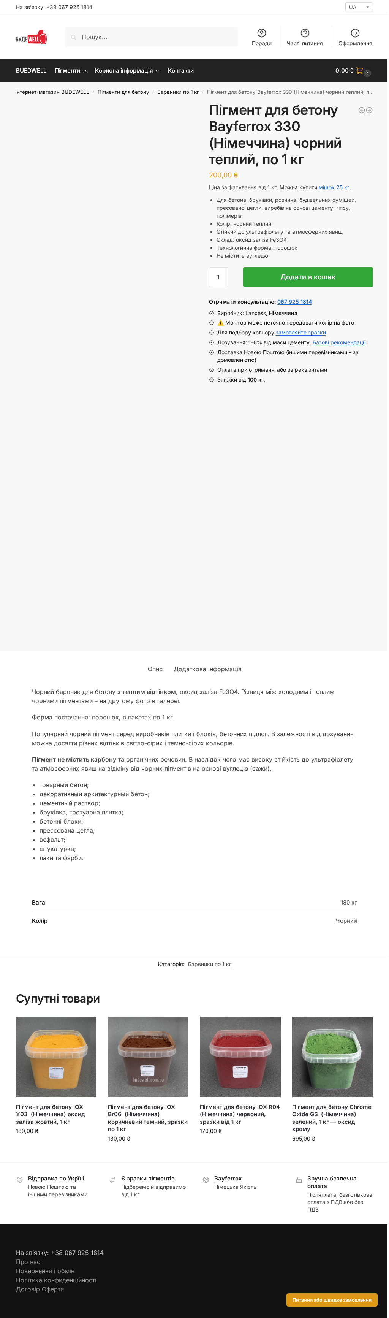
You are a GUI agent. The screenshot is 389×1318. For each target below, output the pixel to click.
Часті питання (305, 43)
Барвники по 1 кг (178, 92)
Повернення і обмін (45, 1271)
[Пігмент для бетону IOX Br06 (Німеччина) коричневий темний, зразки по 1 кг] (148, 1057)
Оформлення (355, 43)
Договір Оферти (40, 1289)
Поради (262, 43)
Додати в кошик (307, 277)
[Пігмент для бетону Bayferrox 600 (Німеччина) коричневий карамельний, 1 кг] (361, 110)
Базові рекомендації (339, 342)
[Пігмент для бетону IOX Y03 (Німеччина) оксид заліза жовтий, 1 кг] (56, 1057)
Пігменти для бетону (123, 92)
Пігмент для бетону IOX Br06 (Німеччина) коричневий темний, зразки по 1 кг (148, 1118)
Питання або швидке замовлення (332, 1300)
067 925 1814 (294, 301)
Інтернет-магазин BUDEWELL (52, 92)
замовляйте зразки (301, 332)
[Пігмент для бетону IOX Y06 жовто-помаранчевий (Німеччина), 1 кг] (369, 110)
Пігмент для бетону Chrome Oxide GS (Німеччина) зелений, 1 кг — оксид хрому (332, 1118)
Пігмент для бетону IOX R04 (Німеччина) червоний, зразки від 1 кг (240, 1114)
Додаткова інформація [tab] (208, 669)
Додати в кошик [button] (56, 1147)
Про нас (28, 1262)
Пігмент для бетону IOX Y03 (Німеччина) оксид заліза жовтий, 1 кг (50, 1114)
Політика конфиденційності (56, 1280)
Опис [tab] (155, 669)
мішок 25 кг (334, 187)
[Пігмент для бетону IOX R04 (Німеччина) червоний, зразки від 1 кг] (240, 1057)
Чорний (346, 920)
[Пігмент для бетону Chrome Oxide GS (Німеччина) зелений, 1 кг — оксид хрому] (332, 1057)
